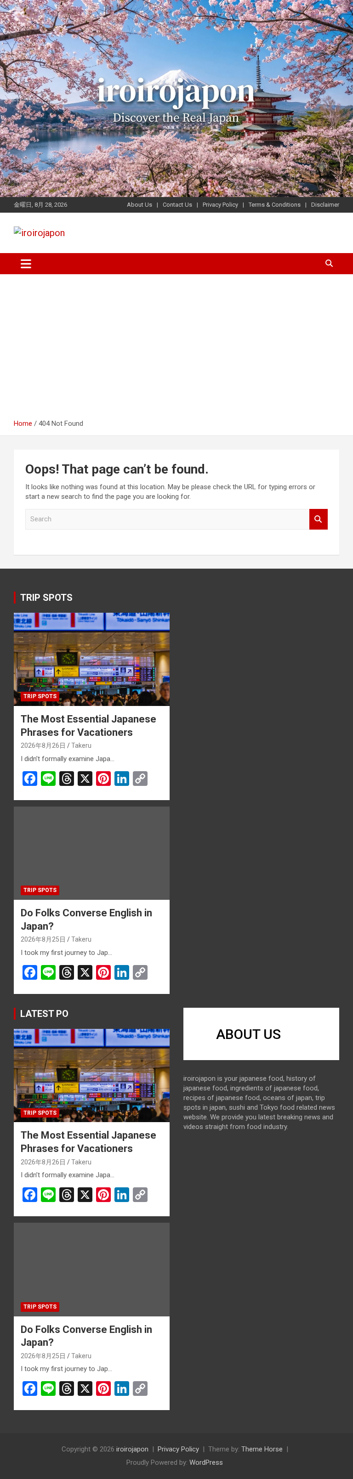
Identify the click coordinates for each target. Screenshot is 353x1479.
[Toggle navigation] (26, 263)
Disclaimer (325, 204)
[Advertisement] (176, 350)
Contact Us (177, 204)
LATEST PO (44, 1013)
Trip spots (40, 696)
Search (318, 519)
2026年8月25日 (43, 939)
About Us (139, 204)
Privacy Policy (220, 204)
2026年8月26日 (43, 745)
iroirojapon (132, 1449)
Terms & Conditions (275, 204)
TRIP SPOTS (46, 597)
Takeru (81, 745)
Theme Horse (262, 1449)
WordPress (206, 1462)
